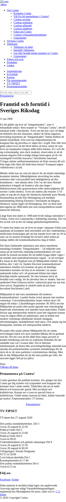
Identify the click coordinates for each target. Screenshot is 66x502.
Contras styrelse (22, 19)
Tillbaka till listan (9, 367)
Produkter (12, 62)
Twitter (15, 479)
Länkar (10, 65)
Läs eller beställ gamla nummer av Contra (36, 53)
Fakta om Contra (22, 31)
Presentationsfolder (17, 86)
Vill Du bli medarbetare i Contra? (31, 16)
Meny (4, 4)
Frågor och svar (15, 59)
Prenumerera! (33, 404)
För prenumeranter (17, 80)
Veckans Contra (15, 40)
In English (12, 74)
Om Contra (13, 10)
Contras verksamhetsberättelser (30, 34)
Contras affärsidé (23, 25)
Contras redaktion (23, 22)
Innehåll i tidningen (24, 50)
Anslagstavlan (14, 71)
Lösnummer (20, 37)
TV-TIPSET (13, 83)
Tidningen (12, 44)
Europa (11, 77)
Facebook (5, 479)
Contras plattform (23, 28)
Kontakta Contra (22, 13)
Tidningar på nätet (23, 47)
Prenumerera (7, 95)
